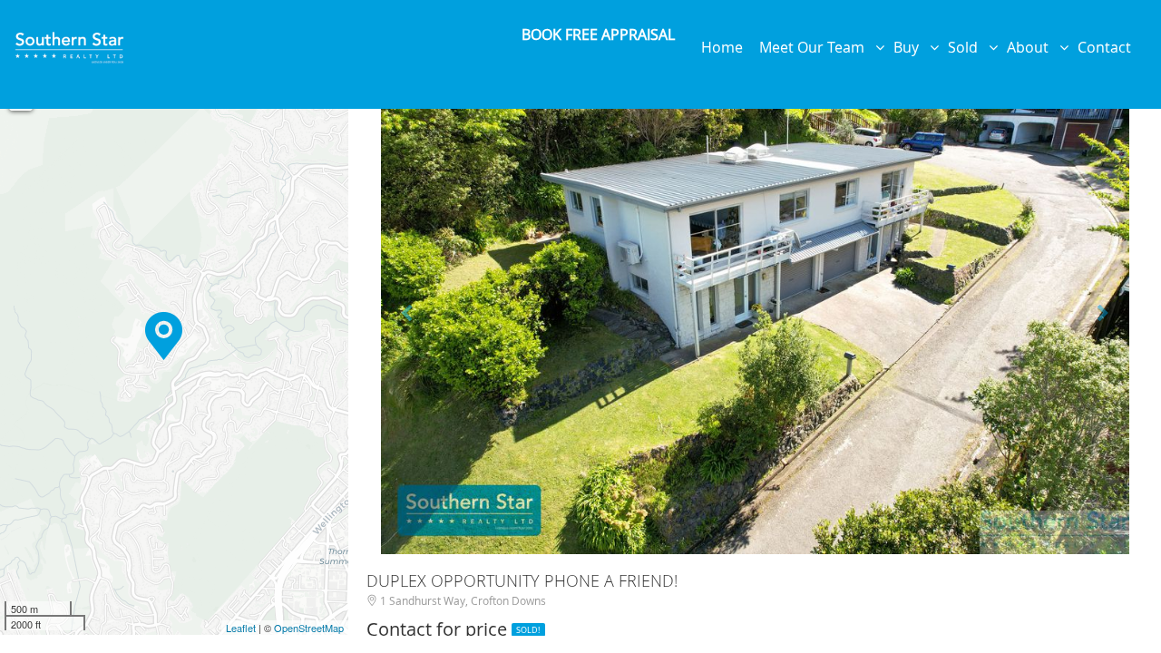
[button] (409, 304)
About (1033, 47)
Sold (968, 47)
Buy (911, 47)
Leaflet (241, 627)
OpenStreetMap (309, 627)
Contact (1108, 47)
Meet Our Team (817, 47)
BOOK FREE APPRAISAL (598, 34)
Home (725, 47)
